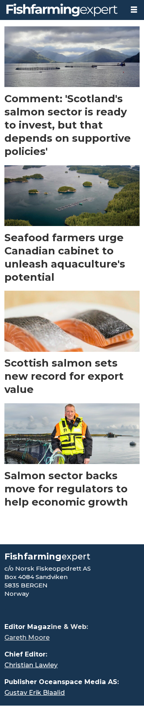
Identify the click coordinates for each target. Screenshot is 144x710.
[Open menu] (134, 10)
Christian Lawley (31, 665)
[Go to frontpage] (62, 10)
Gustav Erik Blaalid (34, 692)
